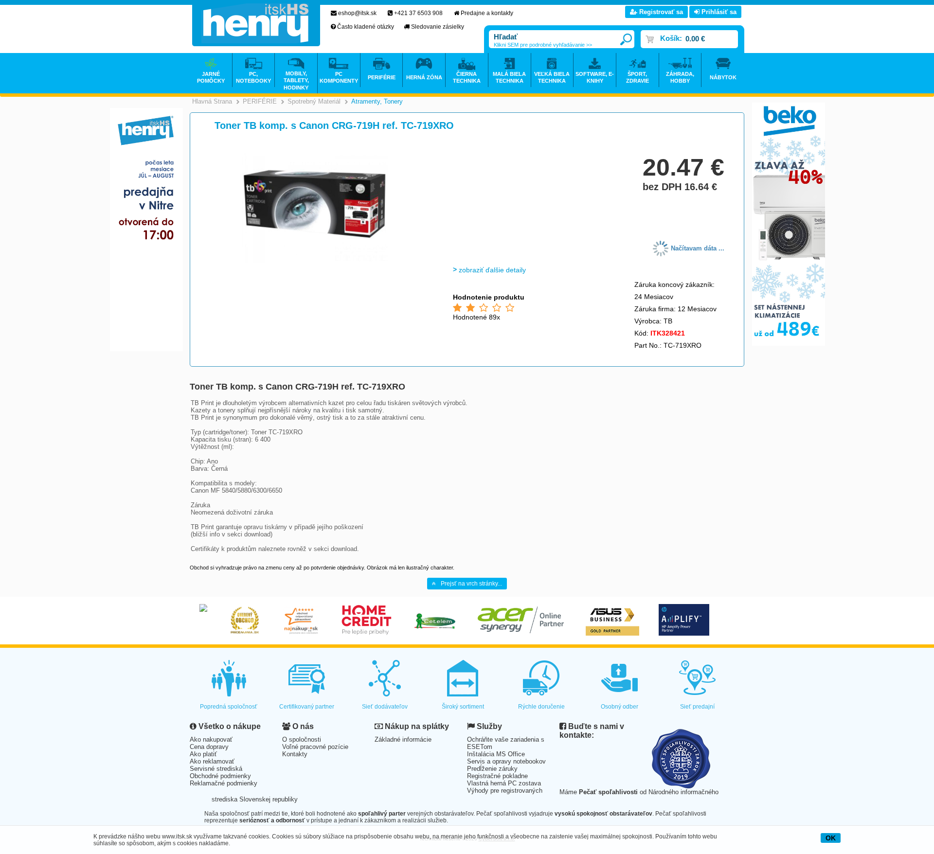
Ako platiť (203, 754)
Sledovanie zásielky (437, 26)
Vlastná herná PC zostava (504, 783)
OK (831, 838)
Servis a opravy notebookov (506, 761)
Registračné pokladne (497, 776)
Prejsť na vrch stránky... (471, 583)
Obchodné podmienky (220, 776)
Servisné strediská (216, 768)
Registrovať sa (660, 12)
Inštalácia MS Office (496, 754)
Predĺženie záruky (492, 768)
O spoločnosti (301, 739)
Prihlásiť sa (718, 12)
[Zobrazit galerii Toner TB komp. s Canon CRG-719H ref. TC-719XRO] (315, 261)
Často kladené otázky (365, 26)
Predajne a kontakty (487, 13)
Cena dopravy (209, 746)
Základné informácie (403, 739)
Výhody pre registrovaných (504, 790)
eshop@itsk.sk (357, 13)
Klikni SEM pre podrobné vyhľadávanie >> (543, 45)
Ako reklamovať (212, 761)
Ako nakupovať (211, 739)
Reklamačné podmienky (223, 783)
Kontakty (294, 754)
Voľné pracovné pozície (315, 746)
